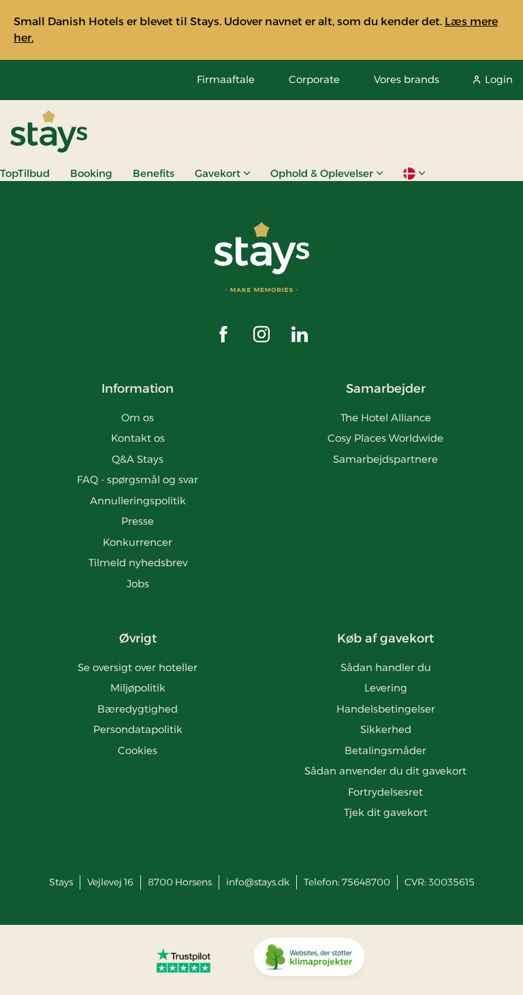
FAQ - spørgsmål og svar (137, 479)
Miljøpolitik (137, 687)
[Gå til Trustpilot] (183, 960)
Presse (137, 521)
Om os (137, 417)
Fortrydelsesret (385, 791)
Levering (385, 687)
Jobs (138, 583)
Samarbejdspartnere (385, 459)
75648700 (366, 882)
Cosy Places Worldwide (385, 437)
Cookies (137, 750)
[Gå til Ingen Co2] (309, 960)
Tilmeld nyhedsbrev (138, 562)
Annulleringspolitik (138, 500)
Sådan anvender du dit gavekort (385, 770)
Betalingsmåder (385, 750)
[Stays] (48, 131)
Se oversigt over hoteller (137, 667)
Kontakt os (138, 437)
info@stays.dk (257, 882)
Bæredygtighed (137, 708)
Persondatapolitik (138, 729)
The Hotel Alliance (385, 417)
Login (499, 79)
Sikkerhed (385, 729)
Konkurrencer (137, 542)
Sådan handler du (385, 667)
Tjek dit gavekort (386, 812)
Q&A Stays (137, 459)
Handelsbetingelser (385, 708)
